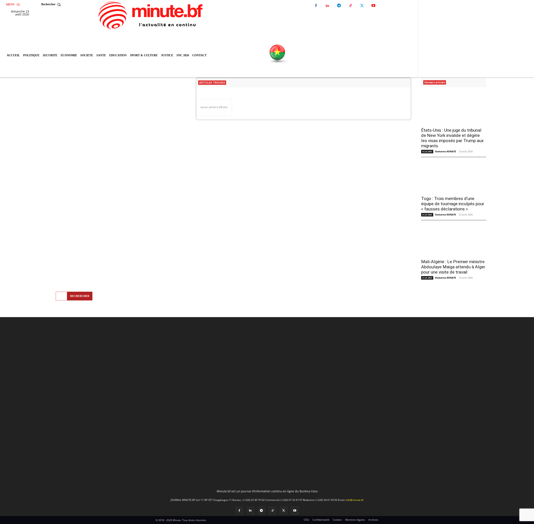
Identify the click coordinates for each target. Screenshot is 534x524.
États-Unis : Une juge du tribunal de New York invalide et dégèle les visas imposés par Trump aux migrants (452, 138)
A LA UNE (427, 151)
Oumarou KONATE (445, 151)
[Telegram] (339, 5)
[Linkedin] (327, 5)
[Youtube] (373, 5)
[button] (52, 4)
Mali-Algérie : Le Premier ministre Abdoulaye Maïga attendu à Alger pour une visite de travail (453, 267)
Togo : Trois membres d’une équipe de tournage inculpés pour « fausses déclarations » (452, 203)
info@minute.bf (354, 500)
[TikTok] (350, 5)
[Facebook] (316, 5)
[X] (361, 5)
